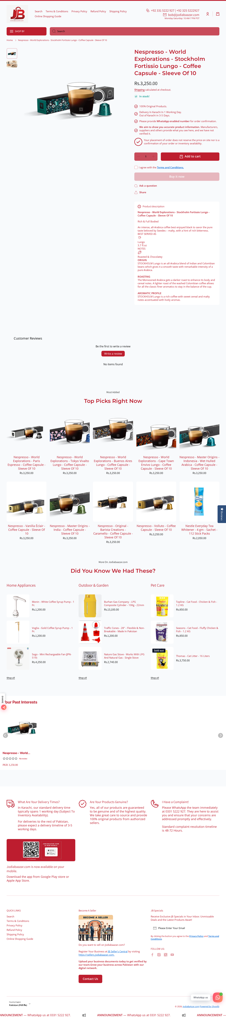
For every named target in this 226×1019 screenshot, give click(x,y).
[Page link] (41, 850)
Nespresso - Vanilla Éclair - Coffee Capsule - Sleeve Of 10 (26, 529)
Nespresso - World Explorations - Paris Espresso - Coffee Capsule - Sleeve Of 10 (26, 462)
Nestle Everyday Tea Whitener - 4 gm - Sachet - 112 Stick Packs (199, 529)
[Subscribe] (215, 928)
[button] (217, 14)
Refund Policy (14, 930)
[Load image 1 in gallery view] (12, 53)
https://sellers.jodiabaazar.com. (96, 955)
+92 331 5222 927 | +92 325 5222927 (175, 10)
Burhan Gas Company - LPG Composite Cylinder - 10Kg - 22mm (124, 603)
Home (10, 40)
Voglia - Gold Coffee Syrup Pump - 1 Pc (52, 629)
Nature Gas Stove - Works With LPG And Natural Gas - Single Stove (124, 656)
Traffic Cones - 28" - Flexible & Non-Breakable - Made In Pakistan (124, 629)
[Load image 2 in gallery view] (12, 64)
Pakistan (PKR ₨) (18, 1005)
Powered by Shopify (209, 1006)
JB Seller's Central (118, 951)
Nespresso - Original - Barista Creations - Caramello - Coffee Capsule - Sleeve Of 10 (113, 531)
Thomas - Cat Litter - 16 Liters (193, 656)
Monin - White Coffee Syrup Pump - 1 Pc (53, 603)
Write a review (113, 353)
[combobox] (134, 31)
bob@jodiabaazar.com (183, 15)
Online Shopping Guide (20, 939)
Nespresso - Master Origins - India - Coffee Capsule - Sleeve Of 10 (70, 529)
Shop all (11, 677)
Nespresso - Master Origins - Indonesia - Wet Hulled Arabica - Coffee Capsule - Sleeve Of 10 (199, 462)
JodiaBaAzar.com (191, 1006)
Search (10, 916)
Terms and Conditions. (170, 167)
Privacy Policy (14, 925)
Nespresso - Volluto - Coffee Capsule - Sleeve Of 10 (156, 528)
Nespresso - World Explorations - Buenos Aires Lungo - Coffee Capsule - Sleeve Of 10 (113, 462)
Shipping (139, 89)
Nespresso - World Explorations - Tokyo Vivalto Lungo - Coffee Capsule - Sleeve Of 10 (69, 462)
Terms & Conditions (18, 921)
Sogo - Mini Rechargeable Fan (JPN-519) (51, 656)
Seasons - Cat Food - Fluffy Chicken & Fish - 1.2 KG (197, 629)
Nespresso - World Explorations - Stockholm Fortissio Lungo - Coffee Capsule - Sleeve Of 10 (20, 753)
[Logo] (17, 14)
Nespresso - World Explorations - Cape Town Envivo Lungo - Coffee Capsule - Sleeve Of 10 (156, 462)
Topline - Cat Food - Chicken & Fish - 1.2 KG (196, 603)
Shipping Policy (15, 934)
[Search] (53, 31)
